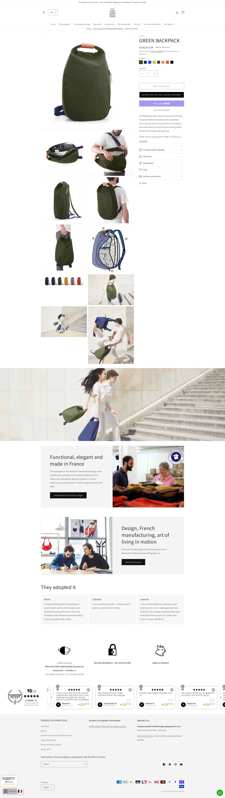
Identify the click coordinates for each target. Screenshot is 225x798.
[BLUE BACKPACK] (145, 62)
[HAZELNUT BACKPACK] (163, 62)
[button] (44, 12)
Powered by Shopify (178, 791)
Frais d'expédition (157, 51)
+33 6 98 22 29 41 (145, 736)
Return (44, 731)
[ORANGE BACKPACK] (167, 62)
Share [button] (144, 183)
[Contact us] (220, 793)
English (46, 787)
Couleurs (142, 58)
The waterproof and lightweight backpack (108, 29)
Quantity (142, 68)
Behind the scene (133, 562)
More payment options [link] (162, 110)
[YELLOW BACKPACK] (154, 62)
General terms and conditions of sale (56, 735)
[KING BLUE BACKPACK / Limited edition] (149, 62)
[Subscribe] (85, 764)
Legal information (48, 740)
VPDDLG (168, 791)
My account (45, 749)
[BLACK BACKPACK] (158, 62)
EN (52, 12)
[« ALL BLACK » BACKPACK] (172, 62)
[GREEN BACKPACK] (141, 62)
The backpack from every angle (68, 495)
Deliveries (45, 726)
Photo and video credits (51, 744)
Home (89, 29)
